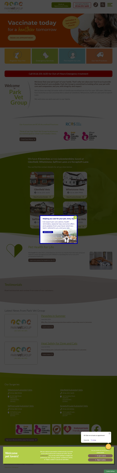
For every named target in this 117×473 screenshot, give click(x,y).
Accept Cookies (101, 456)
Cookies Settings (110, 471)
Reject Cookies (101, 460)
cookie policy (44, 455)
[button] (108, 446)
